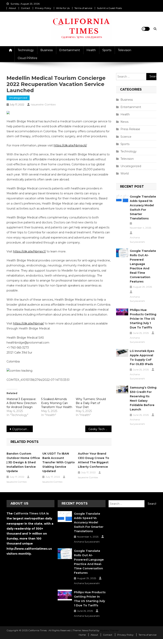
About (12, 8)
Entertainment (69, 50)
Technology (26, 50)
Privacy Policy (43, 8)
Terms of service (83, 8)
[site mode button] (146, 29)
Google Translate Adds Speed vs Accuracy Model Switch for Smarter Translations (143, 207)
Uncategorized (18, 97)
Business (46, 50)
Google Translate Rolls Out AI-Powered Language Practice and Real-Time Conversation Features (143, 266)
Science (125, 136)
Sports (106, 50)
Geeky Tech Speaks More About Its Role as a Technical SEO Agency (100, 429)
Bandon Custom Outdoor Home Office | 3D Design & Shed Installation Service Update (23, 462)
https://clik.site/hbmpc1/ (29, 251)
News (124, 122)
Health (91, 50)
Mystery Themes (109, 630)
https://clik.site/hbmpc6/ (70, 145)
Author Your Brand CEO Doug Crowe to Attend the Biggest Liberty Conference (93, 460)
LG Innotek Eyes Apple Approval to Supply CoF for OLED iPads (142, 357)
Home (82, 634)
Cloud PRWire (27, 58)
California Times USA (30, 513)
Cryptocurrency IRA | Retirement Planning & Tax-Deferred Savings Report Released (22, 429)
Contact (25, 8)
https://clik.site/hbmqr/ (28, 323)
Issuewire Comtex (43, 104)
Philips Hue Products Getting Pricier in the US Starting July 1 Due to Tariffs (143, 318)
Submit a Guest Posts (109, 8)
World (124, 173)
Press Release (130, 129)
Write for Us (63, 8)
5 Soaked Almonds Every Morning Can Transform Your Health (56, 403)
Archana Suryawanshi (137, 239)
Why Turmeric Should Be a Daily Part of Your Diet (91, 403)
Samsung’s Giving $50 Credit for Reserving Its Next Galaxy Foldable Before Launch (143, 398)
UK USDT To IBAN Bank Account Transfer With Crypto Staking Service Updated (58, 462)
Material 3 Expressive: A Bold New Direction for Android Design (22, 403)
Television (124, 50)
